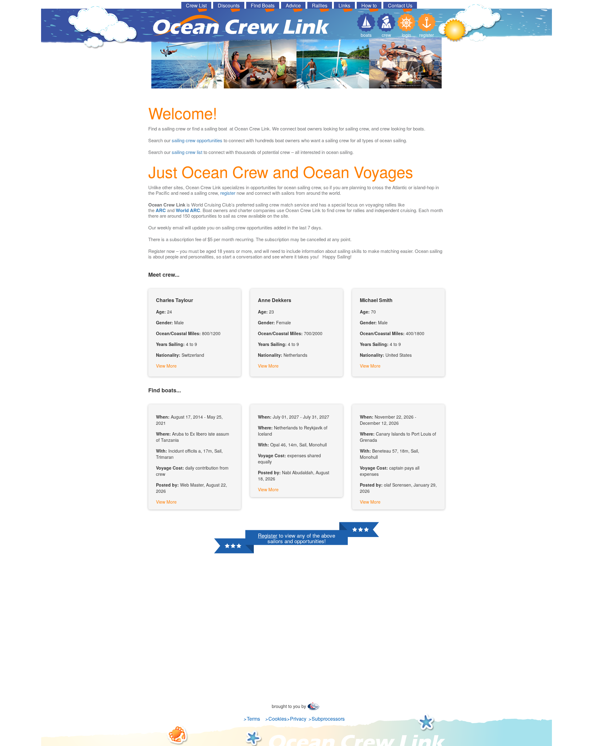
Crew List (196, 5)
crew (386, 35)
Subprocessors (328, 718)
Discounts (229, 5)
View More (166, 366)
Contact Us (400, 5)
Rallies (319, 5)
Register (267, 535)
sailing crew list (187, 152)
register (426, 35)
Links (344, 5)
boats (366, 35)
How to (369, 5)
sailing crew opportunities (197, 140)
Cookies (277, 718)
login (406, 35)
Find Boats (263, 5)
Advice (293, 5)
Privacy (298, 718)
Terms (253, 718)
